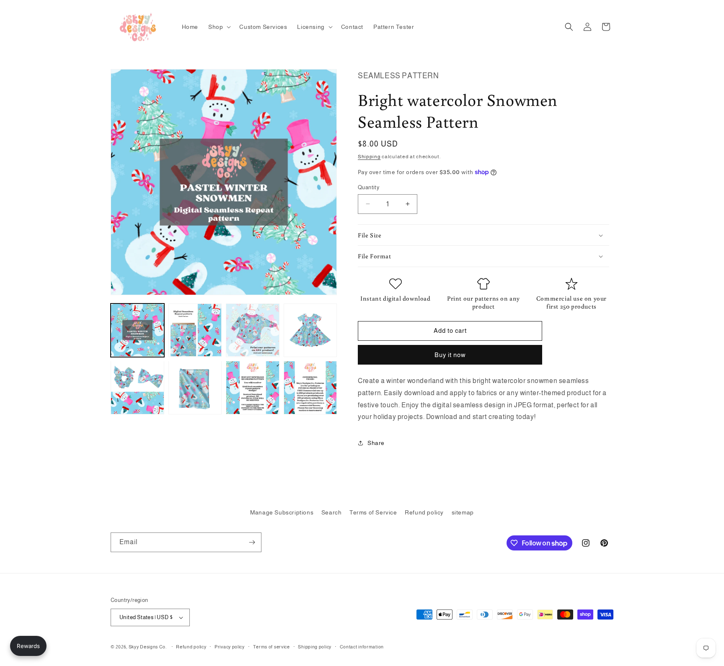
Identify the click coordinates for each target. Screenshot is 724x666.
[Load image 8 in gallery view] (310, 387)
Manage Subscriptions (281, 512)
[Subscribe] (252, 542)
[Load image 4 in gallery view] (310, 330)
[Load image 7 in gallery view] (252, 387)
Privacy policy (230, 646)
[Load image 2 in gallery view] (195, 330)
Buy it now (450, 354)
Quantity (368, 187)
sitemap (463, 512)
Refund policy (424, 512)
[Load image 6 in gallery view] (195, 387)
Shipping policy (314, 646)
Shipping (369, 156)
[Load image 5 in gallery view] (137, 387)
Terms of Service (373, 512)
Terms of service (271, 646)
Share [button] (376, 443)
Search (331, 512)
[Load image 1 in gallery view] (137, 330)
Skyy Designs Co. (148, 646)
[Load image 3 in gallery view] (252, 330)
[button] (218, 27)
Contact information (362, 646)
